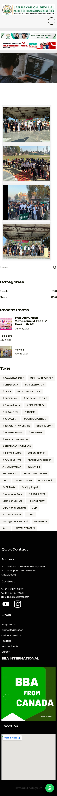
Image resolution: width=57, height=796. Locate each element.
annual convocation (39, 459)
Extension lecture (12, 500)
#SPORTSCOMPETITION (15, 439)
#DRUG (6, 391)
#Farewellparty (11, 405)
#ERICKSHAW (9, 398)
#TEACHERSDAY (36, 453)
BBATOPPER (33, 466)
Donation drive (23, 480)
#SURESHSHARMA (11, 453)
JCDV (30, 514)
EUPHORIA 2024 (36, 494)
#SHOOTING (35, 432)
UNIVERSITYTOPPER (25, 528)
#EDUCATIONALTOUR (28, 391)
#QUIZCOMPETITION (35, 418)
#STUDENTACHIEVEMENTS (16, 446)
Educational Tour (12, 494)
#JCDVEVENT (9, 418)
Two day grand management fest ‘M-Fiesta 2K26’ (31, 321)
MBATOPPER (40, 521)
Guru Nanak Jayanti (14, 507)
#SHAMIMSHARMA (12, 432)
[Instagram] (17, 604)
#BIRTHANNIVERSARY (41, 377)
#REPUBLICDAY (44, 425)
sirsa (5, 528)
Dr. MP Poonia (45, 480)
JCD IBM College (11, 514)
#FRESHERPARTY (35, 405)
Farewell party (37, 500)
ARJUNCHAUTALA (11, 466)
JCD (34, 507)
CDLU (5, 480)
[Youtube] (5, 604)
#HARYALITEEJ (10, 412)
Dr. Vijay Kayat (29, 487)
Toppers (6, 335)
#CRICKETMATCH (34, 384)
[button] (49, 788)
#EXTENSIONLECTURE (35, 398)
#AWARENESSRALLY (13, 377)
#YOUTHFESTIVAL (11, 459)
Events (4, 291)
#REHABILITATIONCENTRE (16, 425)
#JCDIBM (30, 412)
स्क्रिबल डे (19, 349)
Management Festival (15, 521)
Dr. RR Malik (8, 487)
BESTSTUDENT (9, 473)
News (3, 297)
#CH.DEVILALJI (10, 384)
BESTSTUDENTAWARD (35, 473)
